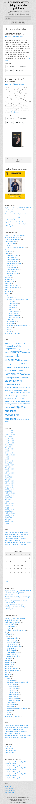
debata (24, 352)
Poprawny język (12, 321)
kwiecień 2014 (9, 503)
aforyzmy (22, 343)
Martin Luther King (13, 269)
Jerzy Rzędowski (14, 311)
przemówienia (12, 384)
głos (28, 352)
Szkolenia (8, 283)
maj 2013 (7, 523)
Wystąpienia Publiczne (12, 333)
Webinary (8, 291)
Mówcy (7, 253)
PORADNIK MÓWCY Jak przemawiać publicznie (18, 5)
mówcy (18, 367)
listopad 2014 (9, 491)
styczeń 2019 (9, 453)
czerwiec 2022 (9, 439)
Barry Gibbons (13, 305)
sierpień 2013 (9, 517)
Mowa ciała (10, 319)
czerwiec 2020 (9, 449)
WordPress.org (9, 752)
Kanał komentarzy (10, 750)
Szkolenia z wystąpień (12, 287)
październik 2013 (10, 513)
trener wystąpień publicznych (14, 404)
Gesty (8, 295)
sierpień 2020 (9, 445)
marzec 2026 (9, 431)
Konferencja (8, 251)
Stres (8, 329)
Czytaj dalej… (15, 112)
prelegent (8, 377)
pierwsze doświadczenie (14, 370)
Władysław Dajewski (15, 317)
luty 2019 (7, 451)
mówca (9, 367)
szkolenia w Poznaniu (21, 390)
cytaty (18, 351)
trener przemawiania (26, 401)
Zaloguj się (8, 746)
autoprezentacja (11, 349)
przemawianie (13, 380)
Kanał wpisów (9, 748)
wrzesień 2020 (9, 443)
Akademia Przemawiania (12, 239)
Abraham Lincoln (12, 255)
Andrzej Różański (10, 241)
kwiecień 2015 (9, 483)
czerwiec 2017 (9, 465)
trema (18, 401)
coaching (7, 352)
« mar (6, 582)
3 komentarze (19, 36)
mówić (25, 367)
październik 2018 (10, 455)
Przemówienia (9, 281)
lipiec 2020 (8, 447)
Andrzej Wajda (13, 303)
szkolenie (8, 393)
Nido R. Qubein (12, 271)
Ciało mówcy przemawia (15, 34)
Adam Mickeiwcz (12, 257)
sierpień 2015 (9, 477)
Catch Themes (22, 802)
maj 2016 (7, 471)
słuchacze (9, 395)
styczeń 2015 (9, 487)
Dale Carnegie (13, 309)
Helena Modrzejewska (14, 263)
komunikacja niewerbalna (11, 364)
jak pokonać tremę (9, 356)
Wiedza (7, 293)
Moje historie (11, 243)
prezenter (25, 377)
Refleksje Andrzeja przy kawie (16, 247)
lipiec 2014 (8, 499)
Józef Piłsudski (11, 267)
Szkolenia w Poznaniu (11, 285)
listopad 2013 (9, 511)
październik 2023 (10, 435)
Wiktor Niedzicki (14, 315)
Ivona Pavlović (11, 265)
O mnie (9, 245)
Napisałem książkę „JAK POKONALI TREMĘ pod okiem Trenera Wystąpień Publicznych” (18, 210)
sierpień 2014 (9, 497)
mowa (24, 363)
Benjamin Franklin (12, 261)
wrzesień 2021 (9, 441)
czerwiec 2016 (9, 469)
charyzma (28, 349)
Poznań (28, 374)
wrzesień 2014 (9, 495)
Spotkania (10, 327)
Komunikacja (11, 297)
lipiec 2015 (8, 479)
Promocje (8, 277)
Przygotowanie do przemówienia (17, 325)
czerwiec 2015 (9, 481)
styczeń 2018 (9, 461)
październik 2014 (10, 493)
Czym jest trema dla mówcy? (14, 222)
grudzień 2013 (9, 509)
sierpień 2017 (9, 463)
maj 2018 (7, 457)
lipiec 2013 (8, 519)
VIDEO (7, 289)
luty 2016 (7, 475)
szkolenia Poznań (10, 390)
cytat (12, 351)
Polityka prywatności (16, 800)
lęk (19, 364)
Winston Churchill (12, 273)
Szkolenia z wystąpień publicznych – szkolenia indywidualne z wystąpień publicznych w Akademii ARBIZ (16, 534)
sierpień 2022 (9, 437)
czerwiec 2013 (9, 521)
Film (6, 249)
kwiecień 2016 (9, 473)
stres (21, 388)
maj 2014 (7, 501)
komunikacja (25, 360)
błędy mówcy (22, 349)
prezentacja (8, 275)
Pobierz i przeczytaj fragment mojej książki (18, 160)
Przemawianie (9, 279)
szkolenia (26, 388)
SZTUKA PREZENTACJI (17, 393)
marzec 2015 (9, 485)
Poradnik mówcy (15, 374)
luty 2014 (7, 507)
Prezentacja (10, 323)
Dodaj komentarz (19, 84)
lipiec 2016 (8, 467)
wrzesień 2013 (9, 515)
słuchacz (26, 392)
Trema (9, 331)
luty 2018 (7, 459)
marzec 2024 (9, 433)
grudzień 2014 (9, 489)
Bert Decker (12, 307)
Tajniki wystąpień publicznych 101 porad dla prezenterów (16, 398)
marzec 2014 (9, 505)
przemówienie (11, 387)
